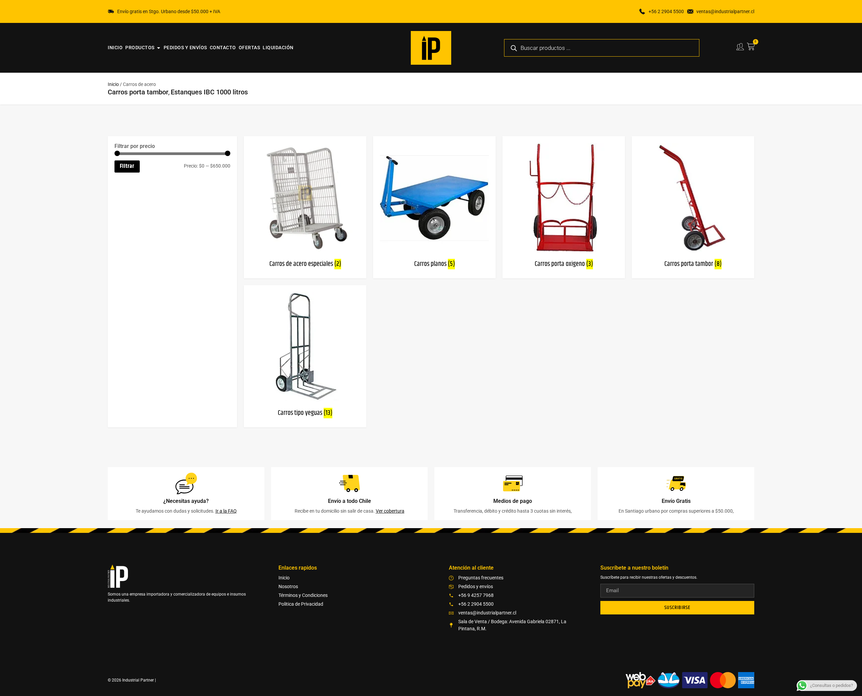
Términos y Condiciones (303, 595)
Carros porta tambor (138, 92)
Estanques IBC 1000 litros (209, 92)
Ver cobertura (390, 511)
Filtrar (127, 166)
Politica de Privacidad (300, 604)
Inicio (113, 84)
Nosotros (288, 586)
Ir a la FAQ (226, 511)
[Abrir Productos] (158, 48)
